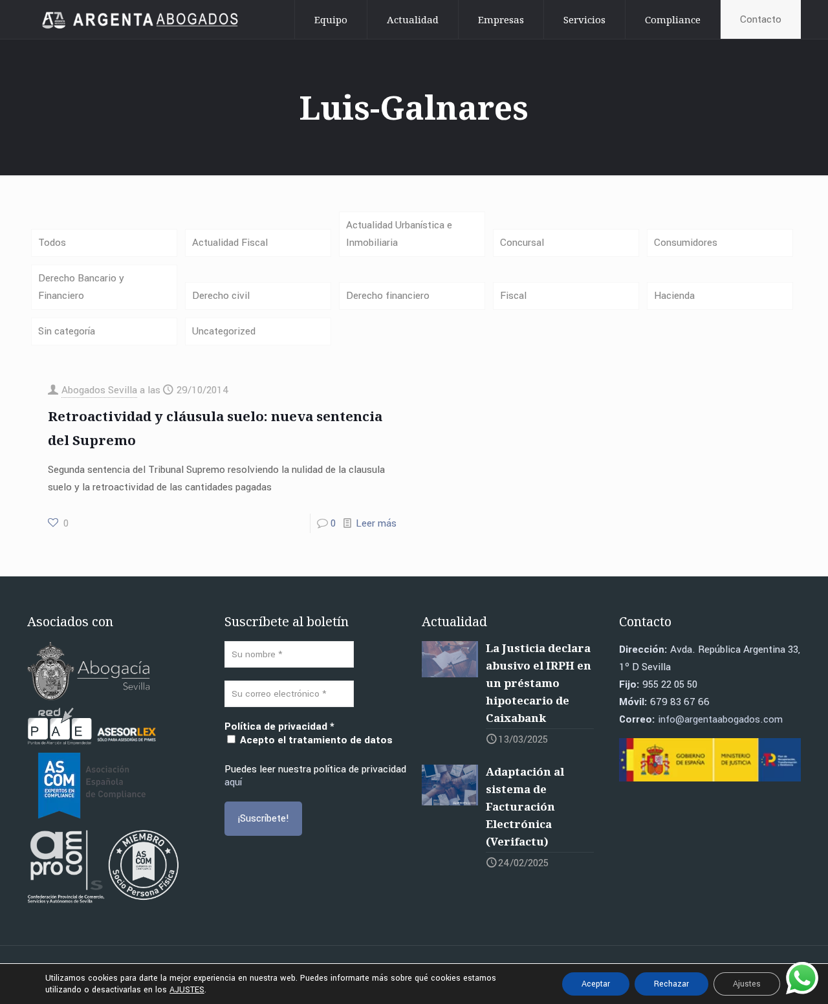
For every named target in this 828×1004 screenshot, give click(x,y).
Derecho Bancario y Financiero (81, 287)
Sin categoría (66, 331)
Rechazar (671, 984)
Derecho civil (221, 296)
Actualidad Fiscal (230, 242)
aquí (233, 782)
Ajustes (747, 984)
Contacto (760, 19)
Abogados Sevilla (99, 390)
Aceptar (596, 984)
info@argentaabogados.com (720, 719)
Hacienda (674, 296)
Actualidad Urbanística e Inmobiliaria (399, 234)
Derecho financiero (388, 296)
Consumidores (685, 242)
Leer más (376, 523)
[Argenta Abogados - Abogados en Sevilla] (142, 19)
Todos (52, 242)
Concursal (522, 242)
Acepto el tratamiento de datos (315, 740)
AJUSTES (186, 990)
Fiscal (513, 296)
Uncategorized (224, 331)
